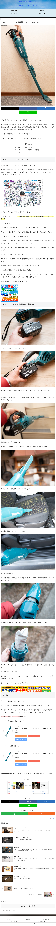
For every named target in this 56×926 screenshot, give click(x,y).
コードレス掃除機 (49, 773)
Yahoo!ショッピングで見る (21, 739)
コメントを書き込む (28, 906)
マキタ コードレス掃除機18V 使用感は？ (28, 150)
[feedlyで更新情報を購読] (14, 813)
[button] (52, 478)
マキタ (4, 775)
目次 (25, 144)
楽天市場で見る (34, 760)
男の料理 (28, 919)
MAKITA (19, 773)
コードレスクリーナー (39, 773)
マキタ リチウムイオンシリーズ (25, 147)
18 (11, 773)
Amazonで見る (21, 760)
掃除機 (8, 775)
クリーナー (25, 773)
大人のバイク (10, 919)
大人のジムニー (41, 921)
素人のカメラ (46, 919)
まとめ (18, 152)
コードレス (31, 773)
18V (15, 773)
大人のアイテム (5, 773)
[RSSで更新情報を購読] (41, 813)
